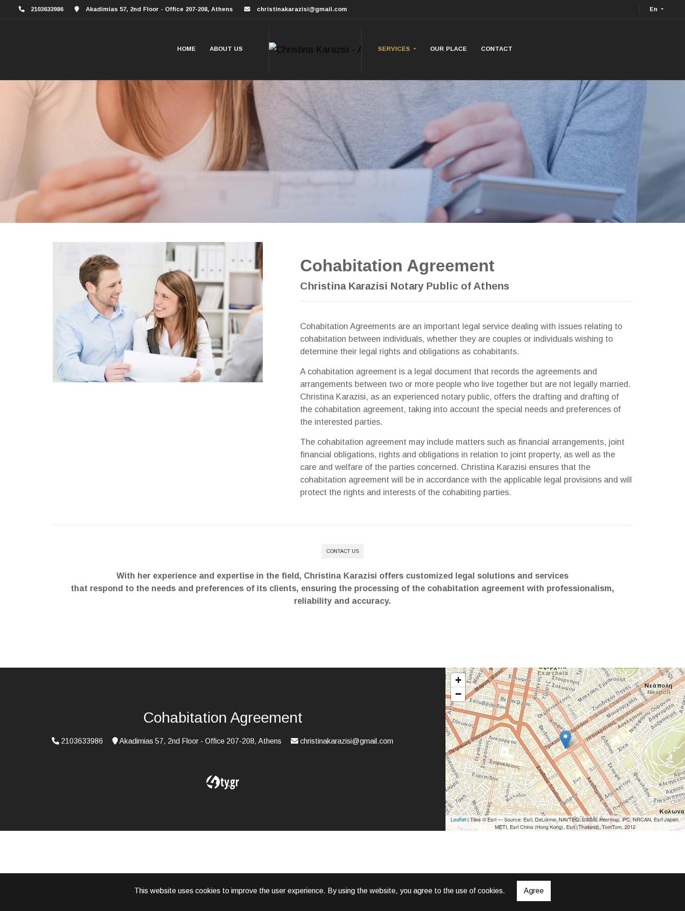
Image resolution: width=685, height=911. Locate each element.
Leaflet (458, 819)
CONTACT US (342, 551)
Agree (534, 891)
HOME (186, 48)
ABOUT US (226, 48)
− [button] (458, 694)
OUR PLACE (448, 48)
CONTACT (497, 48)
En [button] (654, 9)
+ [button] (458, 680)
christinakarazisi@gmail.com (302, 9)
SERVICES (395, 48)
